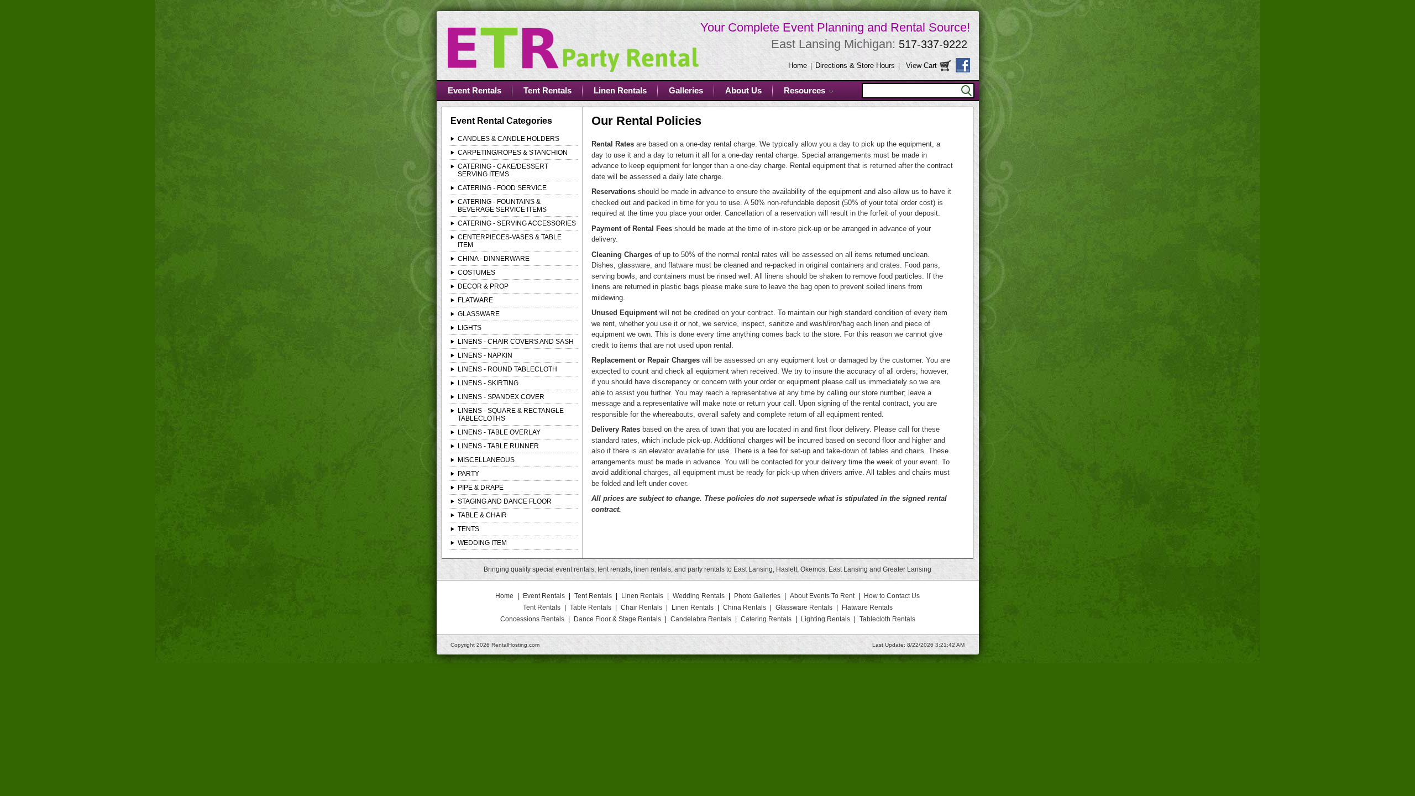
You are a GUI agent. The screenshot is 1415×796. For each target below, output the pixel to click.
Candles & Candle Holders (508, 139)
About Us (743, 90)
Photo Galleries (757, 596)
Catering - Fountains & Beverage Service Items (502, 205)
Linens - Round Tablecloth (507, 369)
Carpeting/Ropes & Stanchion (513, 152)
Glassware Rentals (803, 607)
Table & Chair (482, 515)
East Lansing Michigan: (869, 44)
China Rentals (744, 607)
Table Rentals (590, 607)
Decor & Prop (483, 286)
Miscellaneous (486, 460)
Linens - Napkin (485, 355)
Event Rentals (474, 90)
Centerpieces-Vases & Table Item (510, 241)
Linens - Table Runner (498, 446)
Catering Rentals (766, 619)
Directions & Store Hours (855, 65)
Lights (469, 328)
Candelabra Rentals (700, 619)
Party (468, 474)
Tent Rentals (547, 90)
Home (797, 65)
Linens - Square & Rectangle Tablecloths (511, 414)
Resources (804, 90)
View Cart (921, 65)
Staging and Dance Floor (505, 501)
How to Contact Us (892, 596)
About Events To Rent (822, 596)
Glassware (479, 314)
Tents (468, 529)
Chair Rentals (641, 607)
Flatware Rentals (867, 607)
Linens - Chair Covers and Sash (516, 341)
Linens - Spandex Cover (501, 397)
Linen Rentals (620, 90)
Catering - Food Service (502, 188)
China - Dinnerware (494, 259)
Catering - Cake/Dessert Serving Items (503, 170)
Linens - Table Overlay (499, 432)
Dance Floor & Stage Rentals (617, 619)
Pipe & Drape (481, 487)
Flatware (475, 300)
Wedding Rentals (699, 596)
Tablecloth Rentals (887, 619)
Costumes (476, 272)
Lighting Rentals (825, 619)
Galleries (686, 90)
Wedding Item (482, 543)
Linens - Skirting (488, 383)
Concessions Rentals (532, 619)
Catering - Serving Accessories (517, 223)
